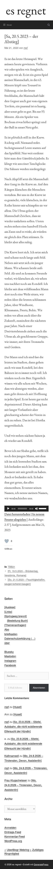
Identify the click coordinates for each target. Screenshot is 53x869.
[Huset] (17, 707)
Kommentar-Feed (14, 836)
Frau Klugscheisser (15, 780)
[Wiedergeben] (8, 508)
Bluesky (9, 652)
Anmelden (10, 827)
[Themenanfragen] (15, 625)
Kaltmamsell (11, 756)
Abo (6, 629)
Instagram (10, 660)
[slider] (43, 508)
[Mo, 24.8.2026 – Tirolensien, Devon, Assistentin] (23, 785)
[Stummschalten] (36, 508)
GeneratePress (41, 864)
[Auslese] (9, 607)
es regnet (26, 10)
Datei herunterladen (17, 514)
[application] (26, 509)
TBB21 (11, 566)
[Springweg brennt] (15, 616)
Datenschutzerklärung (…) (19, 638)
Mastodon (10, 656)
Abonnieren (39, 687)
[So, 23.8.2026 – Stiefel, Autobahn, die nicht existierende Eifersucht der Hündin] (23, 726)
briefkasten (10, 634)
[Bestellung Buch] (17, 620)
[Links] (8, 612)
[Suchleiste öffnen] (48, 24)
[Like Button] (6, 541)
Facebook (10, 665)
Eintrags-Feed (12, 832)
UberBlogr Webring (18, 850)
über (7, 643)
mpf (6, 707)
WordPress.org (13, 841)
